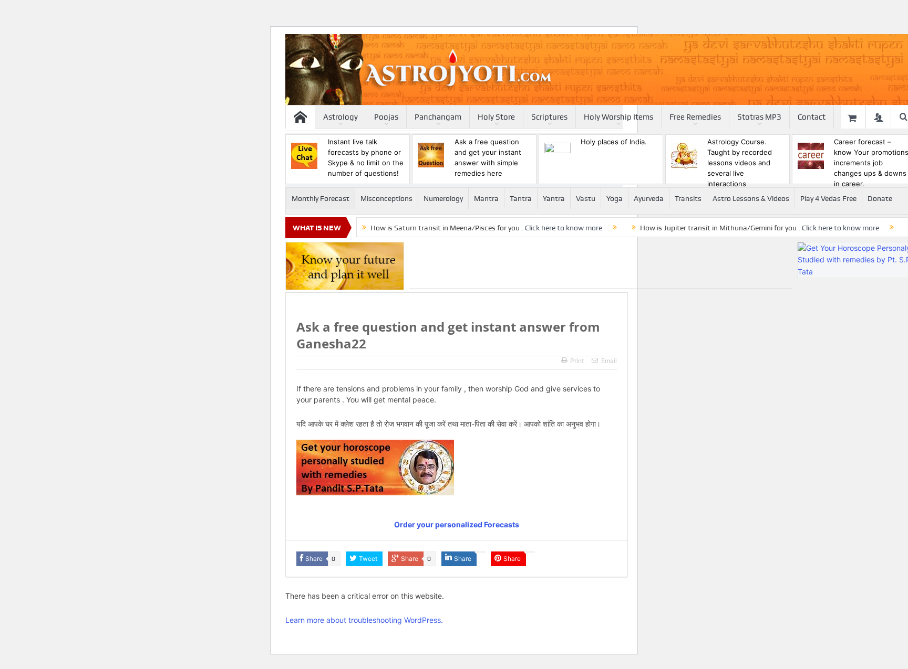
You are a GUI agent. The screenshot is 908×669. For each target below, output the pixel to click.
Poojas (386, 117)
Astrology (340, 117)
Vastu (585, 198)
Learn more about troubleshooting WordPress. (364, 619)
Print (577, 361)
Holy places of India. (614, 141)
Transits (688, 198)
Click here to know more (563, 228)
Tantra (521, 198)
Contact (812, 117)
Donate (880, 198)
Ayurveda (649, 198)
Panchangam (438, 117)
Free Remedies (695, 117)
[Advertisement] (600, 265)
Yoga (614, 198)
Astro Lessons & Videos (751, 198)
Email (609, 361)
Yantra (554, 198)
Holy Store (496, 117)
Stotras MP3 (759, 117)
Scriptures (549, 117)
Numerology (443, 198)
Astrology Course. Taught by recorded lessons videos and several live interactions (739, 162)
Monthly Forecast (320, 198)
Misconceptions (386, 198)
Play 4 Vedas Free (828, 198)
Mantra (486, 198)
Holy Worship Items (618, 117)
